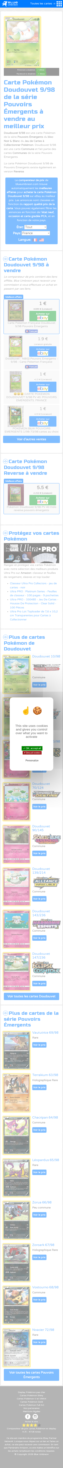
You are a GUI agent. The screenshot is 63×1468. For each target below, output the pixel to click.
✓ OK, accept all (32, 748)
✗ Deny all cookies (32, 753)
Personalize (32, 760)
